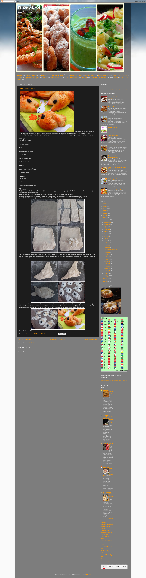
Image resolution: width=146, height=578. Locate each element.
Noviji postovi (25, 339)
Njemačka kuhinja (32, 77)
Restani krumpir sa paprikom (117, 189)
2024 (105, 204)
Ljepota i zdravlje (122, 75)
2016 (105, 281)
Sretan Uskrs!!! (112, 127)
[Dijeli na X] (62, 334)
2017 (105, 278)
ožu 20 (108, 254)
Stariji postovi (91, 339)
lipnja (106, 233)
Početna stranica (57, 339)
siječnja (106, 276)
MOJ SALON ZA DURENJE (107, 493)
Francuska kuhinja (76, 75)
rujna (106, 227)
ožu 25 (108, 245)
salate (115, 77)
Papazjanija (111, 392)
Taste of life (106, 467)
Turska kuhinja (98, 77)
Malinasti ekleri (113, 135)
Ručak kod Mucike (38, 7)
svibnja (106, 236)
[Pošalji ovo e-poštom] (59, 334)
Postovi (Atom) (34, 343)
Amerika (19, 75)
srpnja (106, 231)
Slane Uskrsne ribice (27, 88)
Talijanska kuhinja (71, 77)
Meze (19, 77)
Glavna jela (89, 75)
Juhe (114, 75)
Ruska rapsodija (113, 179)
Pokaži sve (110, 518)
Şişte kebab (111, 117)
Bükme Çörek (112, 106)
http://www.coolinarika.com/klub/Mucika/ (114, 89)
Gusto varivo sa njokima (115, 145)
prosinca (107, 220)
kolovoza (107, 229)
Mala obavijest (111, 496)
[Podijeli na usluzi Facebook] (64, 334)
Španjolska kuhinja (107, 555)
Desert (43, 75)
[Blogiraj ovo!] (61, 334)
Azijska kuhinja (31, 75)
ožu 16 (107, 259)
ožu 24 (107, 247)
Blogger (88, 574)
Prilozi (45, 77)
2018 (105, 218)
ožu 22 (107, 252)
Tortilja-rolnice (111, 421)
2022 (105, 208)
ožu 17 (107, 257)
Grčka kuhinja (103, 75)
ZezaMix (105, 390)
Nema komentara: (50, 333)
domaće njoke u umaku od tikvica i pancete (116, 156)
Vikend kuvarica (108, 443)
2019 (105, 215)
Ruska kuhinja (55, 77)
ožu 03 (108, 268)
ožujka (106, 240)
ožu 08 (108, 263)
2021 (105, 211)
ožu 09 (108, 261)
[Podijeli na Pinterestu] (65, 334)
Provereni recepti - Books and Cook (108, 417)
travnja (106, 238)
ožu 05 (108, 266)
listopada (107, 224)
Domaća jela (57, 75)
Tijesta (84, 77)
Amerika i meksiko (107, 524)
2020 (105, 213)
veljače (106, 273)
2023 (105, 206)
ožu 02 (108, 270)
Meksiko (103, 542)
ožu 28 (107, 242)
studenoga (107, 222)
